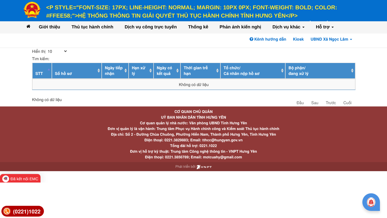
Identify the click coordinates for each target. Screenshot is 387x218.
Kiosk (298, 39)
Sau (314, 102)
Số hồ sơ (63, 73)
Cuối (347, 102)
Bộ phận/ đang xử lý (298, 70)
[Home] (28, 26)
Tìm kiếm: (40, 58)
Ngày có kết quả (164, 70)
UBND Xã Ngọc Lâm (330, 39)
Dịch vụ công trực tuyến (151, 27)
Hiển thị (39, 51)
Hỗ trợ (323, 27)
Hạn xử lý (138, 70)
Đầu (300, 102)
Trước (331, 102)
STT (39, 73)
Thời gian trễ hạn (196, 70)
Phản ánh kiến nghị (240, 27)
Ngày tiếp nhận (114, 70)
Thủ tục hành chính (92, 27)
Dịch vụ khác (287, 27)
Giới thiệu (49, 27)
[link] (22, 211)
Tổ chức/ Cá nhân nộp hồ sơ (242, 70)
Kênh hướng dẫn (269, 39)
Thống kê (198, 27)
